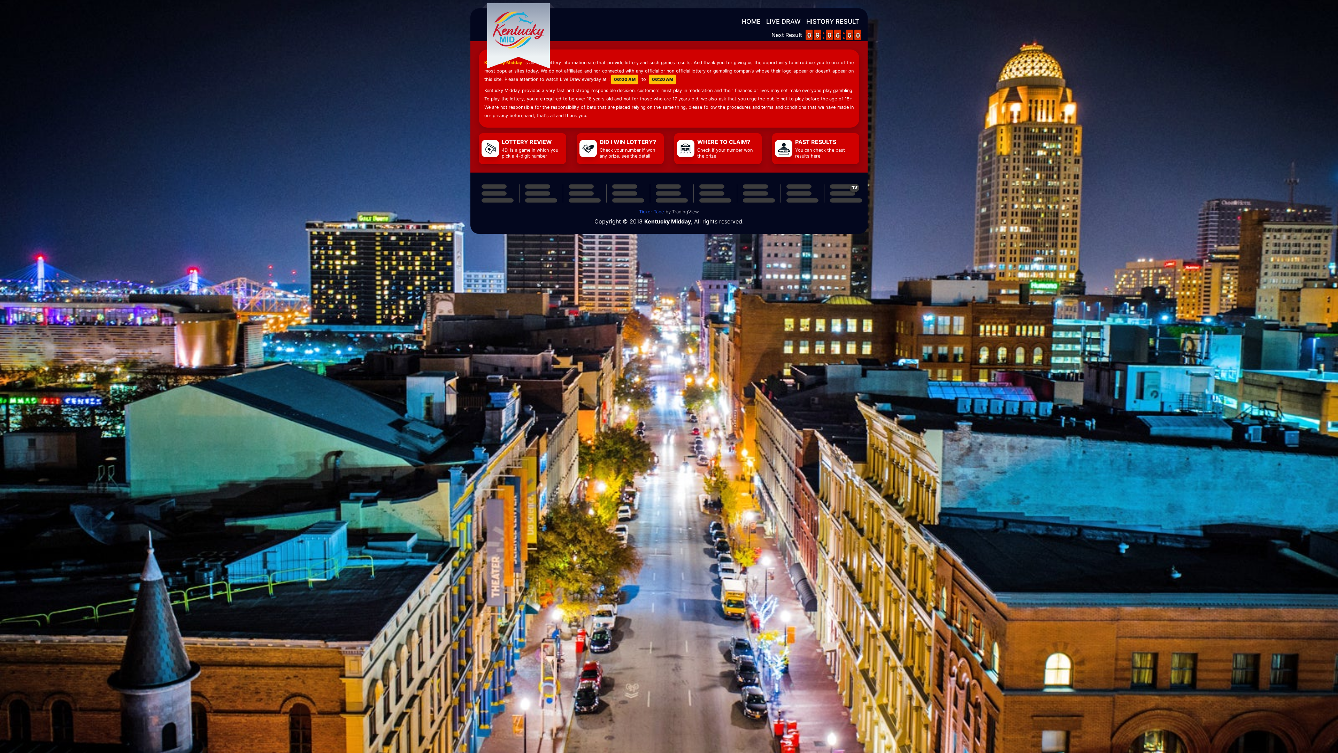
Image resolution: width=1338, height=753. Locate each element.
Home (751, 21)
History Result (832, 21)
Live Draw (783, 21)
